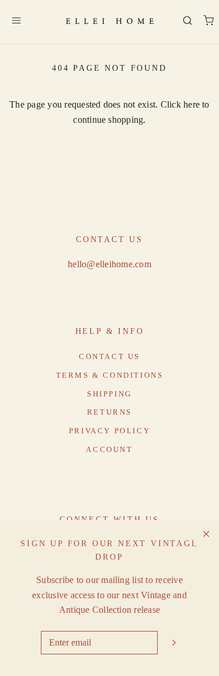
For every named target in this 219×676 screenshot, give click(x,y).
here (191, 104)
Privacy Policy (109, 430)
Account (109, 449)
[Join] (174, 642)
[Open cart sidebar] (208, 20)
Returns (109, 412)
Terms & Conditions (110, 375)
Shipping (109, 393)
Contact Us (109, 356)
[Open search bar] (187, 20)
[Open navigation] (16, 20)
